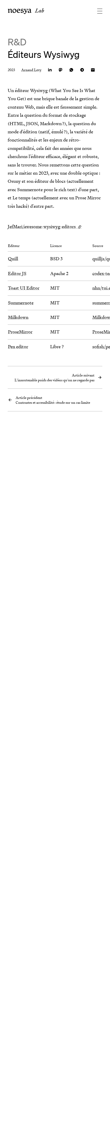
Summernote (21, 303)
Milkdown (18, 317)
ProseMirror (20, 332)
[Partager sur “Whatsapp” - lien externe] (71, 70)
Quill (13, 259)
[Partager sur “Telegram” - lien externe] (82, 70)
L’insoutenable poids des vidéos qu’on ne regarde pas (54, 377)
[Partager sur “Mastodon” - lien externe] (60, 70)
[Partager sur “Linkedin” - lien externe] (50, 70)
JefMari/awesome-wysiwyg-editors (45, 226)
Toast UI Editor (23, 288)
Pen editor (18, 346)
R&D (17, 41)
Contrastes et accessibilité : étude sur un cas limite (53, 400)
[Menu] (96, 11)
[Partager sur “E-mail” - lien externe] (92, 70)
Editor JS (17, 273)
